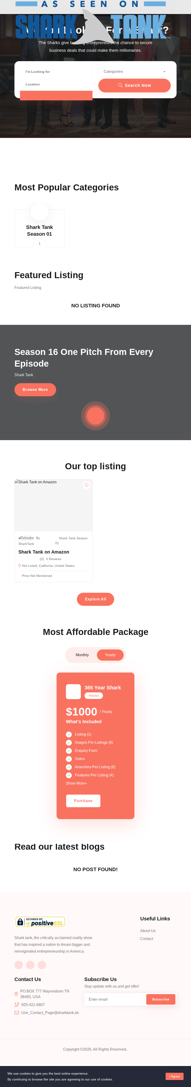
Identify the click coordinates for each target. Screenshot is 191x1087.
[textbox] (134, 71)
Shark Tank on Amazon (43, 551)
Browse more (35, 390)
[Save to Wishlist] (86, 485)
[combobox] (134, 71)
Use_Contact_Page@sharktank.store (52, 1013)
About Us (148, 931)
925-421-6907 (33, 1005)
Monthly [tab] (82, 655)
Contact (146, 939)
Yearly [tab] (110, 655)
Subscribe (161, 999)
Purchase (83, 801)
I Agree (174, 1076)
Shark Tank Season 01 (71, 540)
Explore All (95, 599)
